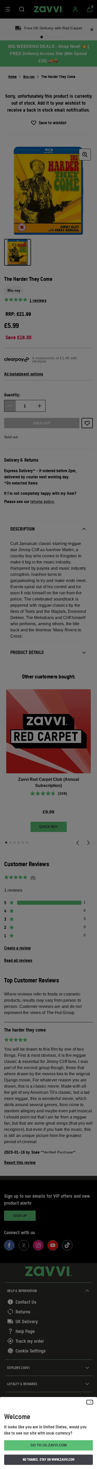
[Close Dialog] (90, 1402)
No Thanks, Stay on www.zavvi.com (48, 1459)
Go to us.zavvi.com (49, 1445)
